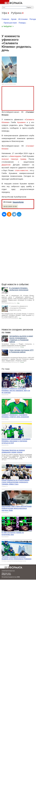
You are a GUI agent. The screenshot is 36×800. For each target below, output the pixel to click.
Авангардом (15, 156)
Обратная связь (6, 573)
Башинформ (18, 202)
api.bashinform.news (10, 84)
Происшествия (10, 23)
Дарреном (6, 165)
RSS (18, 577)
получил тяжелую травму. (14, 159)
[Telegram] (14, 214)
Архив (13, 19)
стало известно (21, 170)
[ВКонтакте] (4, 214)
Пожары (22, 23)
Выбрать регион (6, 574)
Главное (5, 19)
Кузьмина (21, 122)
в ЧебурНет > (8, 26)
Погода (32, 19)
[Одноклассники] (9, 214)
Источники (23, 19)
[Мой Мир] (19, 214)
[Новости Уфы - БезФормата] (11, 2)
